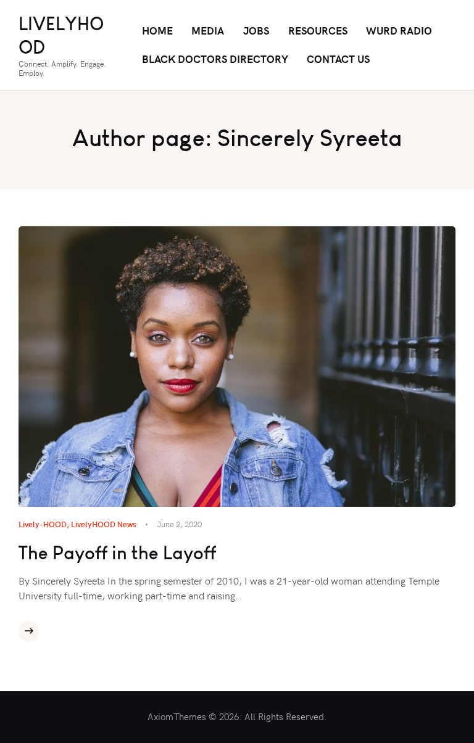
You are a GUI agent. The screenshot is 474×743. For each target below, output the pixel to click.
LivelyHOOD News (103, 524)
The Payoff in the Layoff (117, 553)
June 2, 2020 (179, 524)
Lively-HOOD (43, 524)
